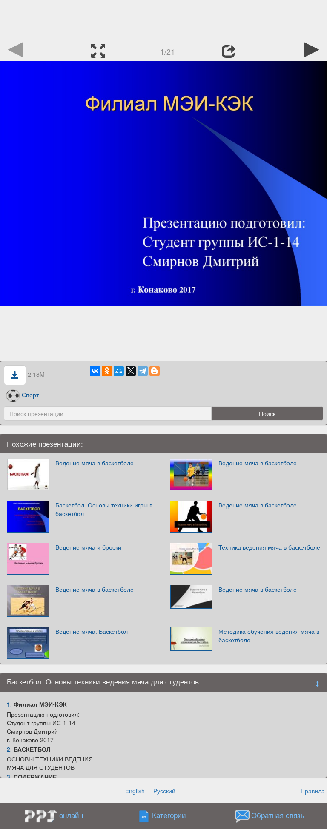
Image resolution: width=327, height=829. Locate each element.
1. (9, 704)
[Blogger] (154, 371)
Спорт (30, 394)
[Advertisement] (163, 19)
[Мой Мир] (119, 371)
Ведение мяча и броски (88, 547)
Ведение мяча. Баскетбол (91, 631)
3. (9, 776)
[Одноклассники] (107, 371)
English (135, 790)
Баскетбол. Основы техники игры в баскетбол (103, 509)
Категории (169, 815)
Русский (164, 790)
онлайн (71, 815)
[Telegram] (143, 371)
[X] (131, 371)
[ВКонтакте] (95, 371)
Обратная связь (277, 815)
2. (9, 749)
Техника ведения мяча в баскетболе (269, 547)
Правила (313, 790)
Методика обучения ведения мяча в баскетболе (268, 635)
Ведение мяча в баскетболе (94, 463)
